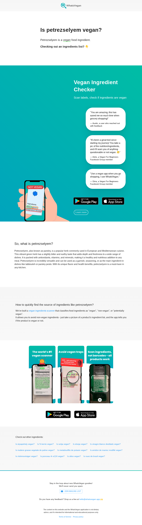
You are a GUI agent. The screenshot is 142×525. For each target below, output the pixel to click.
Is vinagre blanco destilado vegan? (105, 444)
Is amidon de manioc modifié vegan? (106, 450)
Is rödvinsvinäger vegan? (27, 456)
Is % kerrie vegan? (45, 444)
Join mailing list (72, 491)
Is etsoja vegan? (80, 444)
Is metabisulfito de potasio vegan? (72, 450)
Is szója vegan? (63, 444)
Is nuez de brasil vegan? (94, 456)
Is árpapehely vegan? (25, 444)
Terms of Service (65, 517)
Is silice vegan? (74, 456)
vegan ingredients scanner (42, 311)
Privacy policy (78, 517)
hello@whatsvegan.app (89, 499)
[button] (34, 197)
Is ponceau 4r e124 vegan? (52, 456)
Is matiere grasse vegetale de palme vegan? (35, 450)
